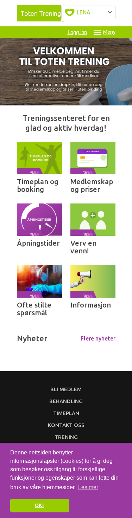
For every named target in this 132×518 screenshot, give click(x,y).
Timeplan (66, 413)
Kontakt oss (66, 425)
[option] (66, 71)
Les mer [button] (88, 487)
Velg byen (88, 12)
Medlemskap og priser (91, 185)
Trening (66, 437)
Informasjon (90, 305)
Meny (109, 32)
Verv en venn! (83, 247)
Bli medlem (66, 389)
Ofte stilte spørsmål (34, 309)
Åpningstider (38, 243)
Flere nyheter (98, 338)
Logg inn (77, 32)
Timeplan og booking (37, 185)
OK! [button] (39, 505)
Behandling (66, 401)
